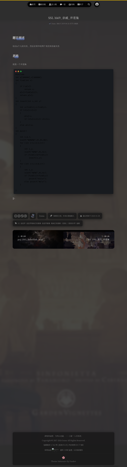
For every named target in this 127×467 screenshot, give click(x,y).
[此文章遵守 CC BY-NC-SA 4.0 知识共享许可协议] (20, 216)
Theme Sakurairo (59, 461)
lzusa (54, 23)
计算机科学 (71, 223)
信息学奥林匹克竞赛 (33, 223)
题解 (78, 223)
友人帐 (54, 4)
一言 (64, 4)
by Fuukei (71, 461)
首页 (33, 4)
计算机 (64, 223)
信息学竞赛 (46, 223)
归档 (72, 4)
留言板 (43, 4)
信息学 (23, 223)
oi (19, 223)
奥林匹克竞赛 (56, 223)
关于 (81, 4)
